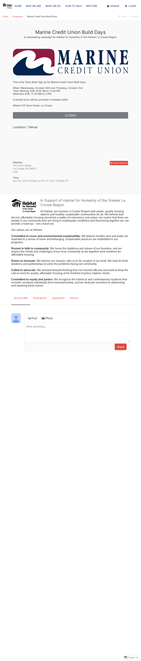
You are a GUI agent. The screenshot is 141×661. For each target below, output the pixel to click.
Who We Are (33, 5)
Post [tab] (34, 318)
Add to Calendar (119, 163)
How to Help (73, 5)
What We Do (53, 5)
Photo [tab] (49, 318)
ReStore (91, 5)
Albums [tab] (74, 297)
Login (132, 5)
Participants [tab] (39, 297)
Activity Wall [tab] (21, 297)
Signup (114, 5)
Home (17, 5)
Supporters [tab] (58, 297)
